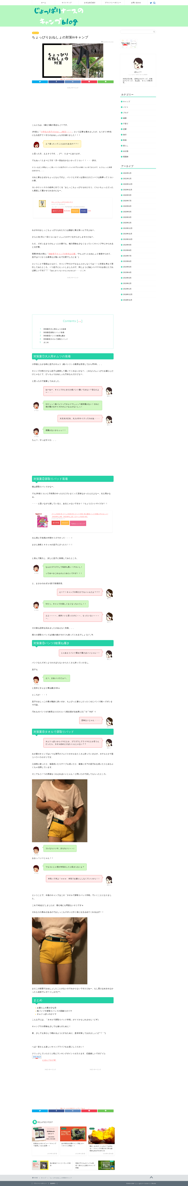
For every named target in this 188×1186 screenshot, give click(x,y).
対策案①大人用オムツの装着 (55, 329)
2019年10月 (128, 239)
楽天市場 (56, 523)
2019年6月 (127, 261)
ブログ (125, 113)
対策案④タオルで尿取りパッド (56, 339)
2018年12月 (128, 294)
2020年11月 (127, 190)
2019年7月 (127, 256)
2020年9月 (127, 195)
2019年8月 (127, 250)
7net (89, 210)
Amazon (75, 211)
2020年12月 (128, 184)
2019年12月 (128, 228)
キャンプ (35, 33)
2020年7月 (127, 201)
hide (79, 321)
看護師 (125, 157)
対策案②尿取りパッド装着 (54, 332)
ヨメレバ (62, 204)
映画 (125, 140)
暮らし (125, 146)
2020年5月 (127, 212)
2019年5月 (127, 267)
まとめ (46, 342)
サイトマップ (67, 3)
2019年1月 (127, 289)
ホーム (43, 3)
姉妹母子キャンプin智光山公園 (62, 254)
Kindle (83, 211)
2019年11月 (127, 234)
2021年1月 (127, 178)
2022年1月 (127, 173)
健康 (125, 118)
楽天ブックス (57, 211)
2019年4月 (127, 272)
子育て (125, 124)
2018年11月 (127, 300)
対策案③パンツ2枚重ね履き (54, 336)
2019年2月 (127, 283)
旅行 (125, 135)
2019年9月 (127, 245)
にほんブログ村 (49, 1060)
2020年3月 (127, 217)
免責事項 (52, 1183)
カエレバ (62, 518)
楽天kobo (67, 210)
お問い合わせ (136, 3)
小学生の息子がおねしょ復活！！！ (56, 132)
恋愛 (125, 129)
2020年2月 (127, 223)
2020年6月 (127, 206)
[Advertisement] (73, 105)
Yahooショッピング (78, 524)
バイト (125, 107)
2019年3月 (127, 278)
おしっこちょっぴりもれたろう (62, 202)
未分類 (125, 151)
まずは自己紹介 (90, 3)
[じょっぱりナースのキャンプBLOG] (94, 26)
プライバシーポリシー (113, 3)
